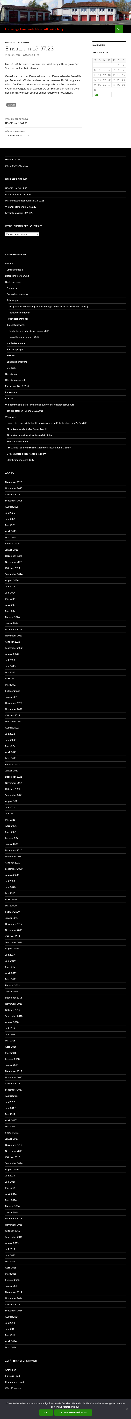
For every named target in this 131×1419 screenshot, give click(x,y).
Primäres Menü (127, 29)
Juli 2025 (10, 512)
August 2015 (12, 1243)
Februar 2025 (12, 543)
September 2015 (14, 1236)
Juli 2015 (10, 1249)
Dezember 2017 (13, 1071)
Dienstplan (11, 373)
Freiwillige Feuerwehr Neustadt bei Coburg (34, 29)
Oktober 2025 (12, 494)
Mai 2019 (10, 966)
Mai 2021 (10, 819)
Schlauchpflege (15, 349)
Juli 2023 (10, 660)
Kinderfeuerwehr (16, 343)
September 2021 (14, 795)
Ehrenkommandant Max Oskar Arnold (27, 429)
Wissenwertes (12, 416)
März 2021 (11, 831)
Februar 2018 (12, 1058)
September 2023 (14, 647)
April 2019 (11, 973)
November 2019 (13, 930)
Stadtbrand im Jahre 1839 (20, 459)
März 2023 (11, 684)
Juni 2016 (10, 1181)
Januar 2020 (11, 917)
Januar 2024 (11, 623)
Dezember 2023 (13, 629)
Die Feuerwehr (13, 281)
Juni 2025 (10, 518)
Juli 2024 (10, 586)
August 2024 (12, 580)
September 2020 (14, 868)
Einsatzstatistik (15, 269)
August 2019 (12, 948)
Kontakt (9, 398)
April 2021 (11, 825)
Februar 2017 (12, 1132)
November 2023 (13, 635)
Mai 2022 (10, 746)
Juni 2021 (10, 813)
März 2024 (11, 611)
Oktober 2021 (12, 788)
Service (10, 355)
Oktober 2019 (12, 936)
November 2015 (13, 1224)
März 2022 (11, 758)
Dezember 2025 (13, 482)
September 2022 (14, 721)
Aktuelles (10, 263)
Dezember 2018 (13, 997)
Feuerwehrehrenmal (17, 441)
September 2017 (14, 1089)
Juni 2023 (10, 666)
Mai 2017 (10, 1114)
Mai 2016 (10, 1187)
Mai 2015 (10, 1261)
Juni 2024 (10, 592)
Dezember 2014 (13, 1292)
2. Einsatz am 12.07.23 (17, 133)
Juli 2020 (10, 881)
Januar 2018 (11, 1065)
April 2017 (11, 1120)
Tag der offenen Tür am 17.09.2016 (25, 410)
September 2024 (14, 574)
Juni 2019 (10, 960)
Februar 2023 (12, 690)
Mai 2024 (10, 598)
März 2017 (11, 1126)
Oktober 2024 (12, 568)
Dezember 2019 (13, 923)
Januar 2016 (11, 1212)
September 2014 (14, 1310)
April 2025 (11, 531)
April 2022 (11, 752)
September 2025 (14, 500)
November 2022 (13, 709)
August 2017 (12, 1095)
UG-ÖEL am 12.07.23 (16, 121)
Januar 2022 (11, 770)
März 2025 (11, 537)
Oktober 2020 (12, 862)
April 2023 (11, 678)
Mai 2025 (10, 525)
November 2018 (13, 1003)
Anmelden (10, 1369)
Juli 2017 (10, 1101)
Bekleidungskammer (17, 294)
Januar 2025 (11, 549)
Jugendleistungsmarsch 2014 (24, 337)
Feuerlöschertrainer (17, 318)
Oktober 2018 (12, 1009)
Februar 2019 (12, 985)
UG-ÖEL (11, 367)
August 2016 (12, 1169)
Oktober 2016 (12, 1157)
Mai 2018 (10, 1040)
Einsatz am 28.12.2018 (17, 386)
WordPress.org (13, 1388)
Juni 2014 (10, 1328)
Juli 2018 (10, 1028)
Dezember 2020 (13, 850)
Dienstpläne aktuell (16, 165)
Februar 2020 (12, 911)
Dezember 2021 (13, 776)
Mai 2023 (10, 672)
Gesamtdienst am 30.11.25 (19, 212)
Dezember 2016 (13, 1144)
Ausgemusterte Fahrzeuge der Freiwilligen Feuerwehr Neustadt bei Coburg (48, 306)
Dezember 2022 (13, 703)
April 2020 (11, 899)
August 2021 (12, 801)
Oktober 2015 (12, 1230)
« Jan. (96, 94)
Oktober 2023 (12, 641)
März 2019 (11, 979)
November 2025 (13, 488)
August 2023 (12, 653)
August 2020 (12, 874)
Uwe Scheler (32, 55)
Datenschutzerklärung (17, 275)
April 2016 (11, 1193)
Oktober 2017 (12, 1083)
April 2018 (11, 1046)
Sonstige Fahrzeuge (17, 361)
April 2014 (11, 1341)
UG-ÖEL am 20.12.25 (16, 188)
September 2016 (14, 1163)
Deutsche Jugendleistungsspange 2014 (29, 330)
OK (46, 1412)
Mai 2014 (10, 1335)
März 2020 (11, 905)
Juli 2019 (10, 954)
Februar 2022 (12, 764)
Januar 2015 (11, 1286)
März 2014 (11, 1347)
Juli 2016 (10, 1175)
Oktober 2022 (12, 715)
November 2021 (13, 782)
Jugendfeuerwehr (16, 324)
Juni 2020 (10, 887)
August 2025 (12, 506)
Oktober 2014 (12, 1304)
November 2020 (13, 856)
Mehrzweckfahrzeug (19, 312)
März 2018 (11, 1052)
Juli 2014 (10, 1322)
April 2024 (11, 604)
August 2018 (12, 1022)
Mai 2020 (10, 893)
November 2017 (13, 1077)
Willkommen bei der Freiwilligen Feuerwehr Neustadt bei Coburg (39, 404)
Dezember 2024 (13, 555)
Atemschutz (13, 288)
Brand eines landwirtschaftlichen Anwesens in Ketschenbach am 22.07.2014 (47, 423)
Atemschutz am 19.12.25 (18, 194)
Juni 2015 (10, 1255)
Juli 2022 (10, 733)
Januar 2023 (11, 696)
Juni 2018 (10, 1034)
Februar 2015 (12, 1279)
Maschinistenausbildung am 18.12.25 (24, 200)
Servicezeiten (12, 159)
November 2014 (13, 1298)
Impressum (11, 392)
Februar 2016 (12, 1206)
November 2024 (13, 561)
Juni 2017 (10, 1108)
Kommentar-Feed (14, 1381)
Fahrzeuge (12, 300)
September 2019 (14, 942)
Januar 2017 (11, 1138)
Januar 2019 (11, 991)
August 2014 (12, 1316)
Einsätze (10, 42)
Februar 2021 (12, 838)
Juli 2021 (10, 807)
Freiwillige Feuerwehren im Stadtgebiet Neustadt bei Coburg (39, 447)
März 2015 (11, 1273)
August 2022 (12, 727)
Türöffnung (23, 42)
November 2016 (13, 1151)
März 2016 (11, 1200)
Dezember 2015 (13, 1218)
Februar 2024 (12, 617)
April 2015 (11, 1267)
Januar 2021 (11, 844)
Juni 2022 (10, 739)
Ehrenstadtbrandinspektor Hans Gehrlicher (30, 435)
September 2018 (14, 1016)
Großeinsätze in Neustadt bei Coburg (26, 453)
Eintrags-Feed (12, 1375)
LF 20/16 (11, 105)
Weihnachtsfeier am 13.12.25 (20, 206)
